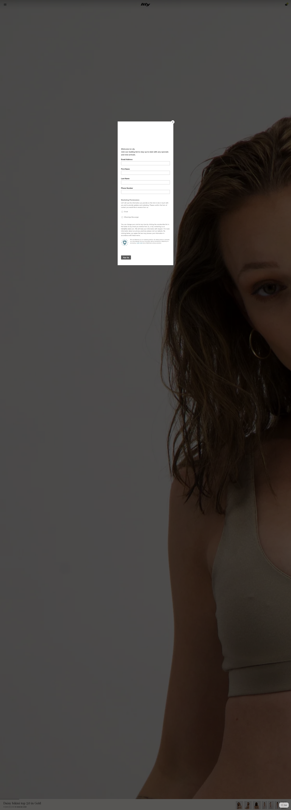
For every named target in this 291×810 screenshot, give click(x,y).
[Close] (172, 122)
